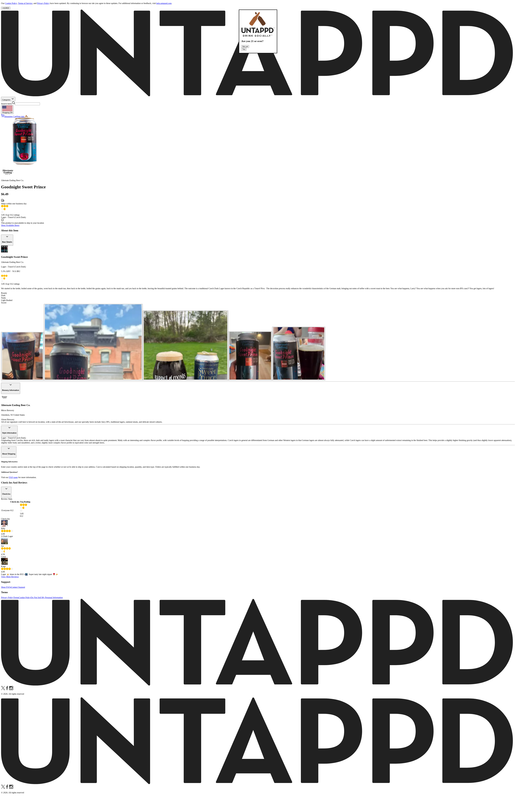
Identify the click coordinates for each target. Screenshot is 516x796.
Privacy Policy (43, 3)
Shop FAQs (6, 587)
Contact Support (18, 587)
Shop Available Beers (10, 225)
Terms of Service (25, 3)
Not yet (245, 47)
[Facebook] (7, 689)
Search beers (6, 104)
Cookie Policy (11, 3)
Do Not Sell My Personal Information (47, 597)
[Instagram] (11, 689)
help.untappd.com (163, 3)
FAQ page (13, 477)
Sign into (20, 116)
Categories (6, 100)
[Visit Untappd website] (258, 95)
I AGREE (5, 8)
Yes (243, 49)
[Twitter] (3, 689)
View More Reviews (10, 577)
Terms (16, 597)
